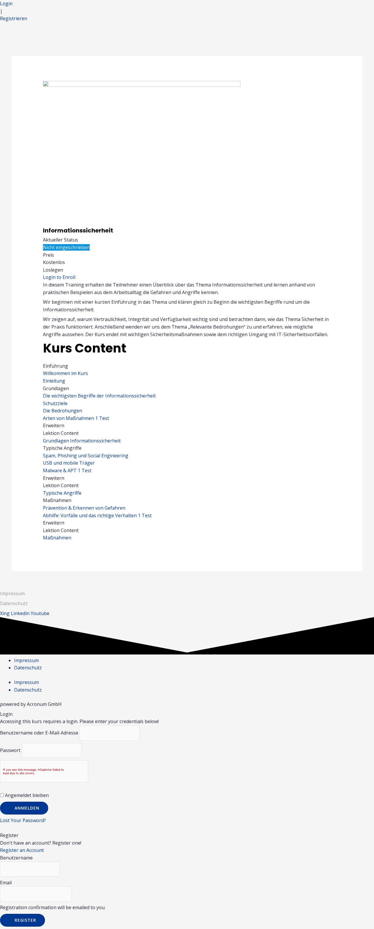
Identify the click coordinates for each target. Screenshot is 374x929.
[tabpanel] (187, 309)
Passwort (10, 750)
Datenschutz (28, 667)
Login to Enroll (59, 277)
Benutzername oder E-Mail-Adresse (39, 733)
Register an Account (22, 850)
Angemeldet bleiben (26, 795)
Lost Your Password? (23, 820)
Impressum (12, 593)
